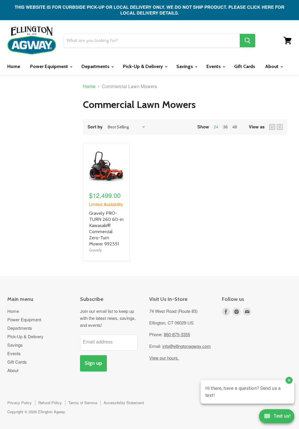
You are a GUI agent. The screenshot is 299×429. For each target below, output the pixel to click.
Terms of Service (82, 402)
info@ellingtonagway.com (186, 346)
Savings (185, 66)
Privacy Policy (19, 402)
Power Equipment (49, 66)
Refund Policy (50, 402)
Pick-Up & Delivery (143, 66)
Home (13, 66)
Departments (96, 66)
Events (214, 66)
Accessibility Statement (124, 402)
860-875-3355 (177, 334)
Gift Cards (244, 66)
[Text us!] (276, 417)
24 (216, 127)
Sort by (95, 127)
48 (234, 127)
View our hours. (164, 358)
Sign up (93, 363)
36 (225, 127)
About (272, 66)
